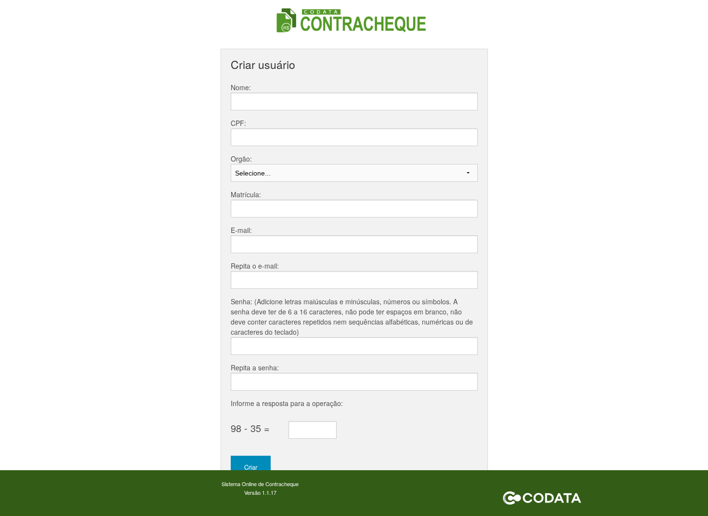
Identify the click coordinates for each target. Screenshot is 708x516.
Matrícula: (246, 194)
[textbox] (354, 137)
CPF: (238, 123)
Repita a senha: (255, 367)
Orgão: (241, 158)
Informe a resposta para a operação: (287, 403)
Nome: (241, 87)
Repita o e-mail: (255, 266)
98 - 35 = (250, 428)
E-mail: (241, 230)
